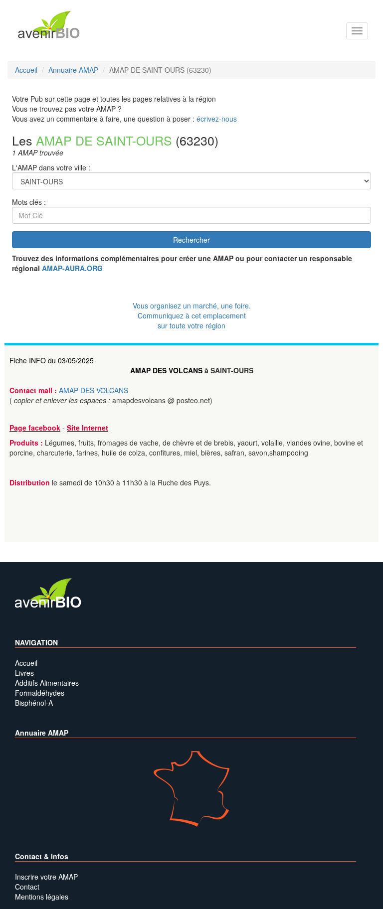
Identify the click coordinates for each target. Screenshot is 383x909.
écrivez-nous (216, 119)
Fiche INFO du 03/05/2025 (51, 360)
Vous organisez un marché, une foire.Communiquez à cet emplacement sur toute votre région (192, 315)
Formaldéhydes (39, 693)
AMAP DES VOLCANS (166, 370)
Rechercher (191, 240)
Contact (27, 887)
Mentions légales (41, 897)
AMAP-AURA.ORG (72, 268)
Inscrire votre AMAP (46, 877)
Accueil (26, 663)
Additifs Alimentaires (47, 683)
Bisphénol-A (34, 703)
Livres (24, 673)
